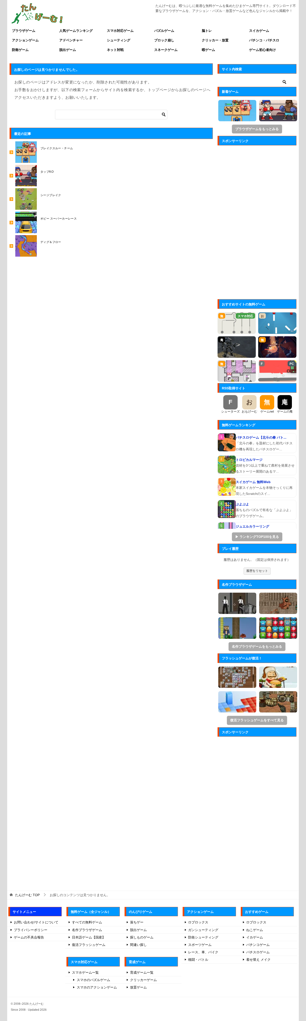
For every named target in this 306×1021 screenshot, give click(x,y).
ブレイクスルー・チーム (56, 148)
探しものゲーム (141, 937)
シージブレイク (50, 195)
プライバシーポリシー (30, 930)
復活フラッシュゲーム (88, 945)
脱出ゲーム (67, 50)
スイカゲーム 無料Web (253, 482)
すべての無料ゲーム (87, 922)
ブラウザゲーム (23, 31)
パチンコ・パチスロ (264, 40)
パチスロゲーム (258, 952)
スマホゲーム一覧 (85, 972)
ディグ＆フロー (50, 242)
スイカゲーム (259, 31)
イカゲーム (254, 937)
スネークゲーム (166, 50)
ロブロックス (198, 922)
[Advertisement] (257, 221)
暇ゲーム (208, 50)
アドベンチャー (71, 40)
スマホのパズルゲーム (93, 980)
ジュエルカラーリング (252, 526)
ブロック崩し (164, 40)
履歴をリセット (257, 571)
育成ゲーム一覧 (141, 972)
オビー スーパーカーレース (58, 218)
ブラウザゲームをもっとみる (257, 129)
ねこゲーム (254, 930)
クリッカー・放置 (215, 40)
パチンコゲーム (258, 945)
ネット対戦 (115, 50)
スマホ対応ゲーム (120, 31)
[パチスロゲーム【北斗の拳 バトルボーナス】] (227, 442)
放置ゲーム (138, 987)
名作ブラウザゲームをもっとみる (257, 646)
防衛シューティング (203, 937)
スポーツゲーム (200, 945)
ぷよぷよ (242, 504)
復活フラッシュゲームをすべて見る (257, 720)
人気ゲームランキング (76, 31)
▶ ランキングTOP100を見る (257, 537)
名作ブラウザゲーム (87, 930)
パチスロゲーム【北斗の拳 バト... (261, 437)
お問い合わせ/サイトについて (36, 922)
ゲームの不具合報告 (29, 937)
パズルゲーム (164, 31)
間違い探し (138, 945)
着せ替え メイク (258, 959)
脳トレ (207, 31)
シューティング (118, 40)
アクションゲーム (25, 40)
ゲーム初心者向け (262, 50)
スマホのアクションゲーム (97, 987)
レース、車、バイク (203, 952)
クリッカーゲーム (143, 980)
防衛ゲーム (20, 50)
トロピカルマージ (249, 459)
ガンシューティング (203, 930)
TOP (27, 895)
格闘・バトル (198, 959)
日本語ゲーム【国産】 (88, 937)
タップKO (47, 171)
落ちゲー (136, 922)
